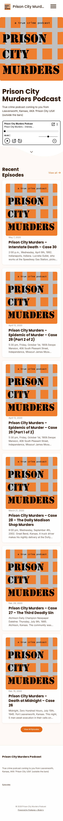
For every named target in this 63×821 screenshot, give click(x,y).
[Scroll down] (31, 152)
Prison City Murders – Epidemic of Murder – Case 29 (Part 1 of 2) (33, 427)
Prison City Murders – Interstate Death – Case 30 (33, 244)
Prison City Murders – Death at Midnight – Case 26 (32, 701)
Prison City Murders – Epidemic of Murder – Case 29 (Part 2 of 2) (33, 335)
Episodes (6, 785)
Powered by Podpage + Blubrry (31, 810)
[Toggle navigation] (53, 6)
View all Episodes (31, 729)
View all (53, 172)
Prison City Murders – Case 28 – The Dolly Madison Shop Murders (33, 520)
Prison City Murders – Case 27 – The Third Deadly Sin (33, 610)
